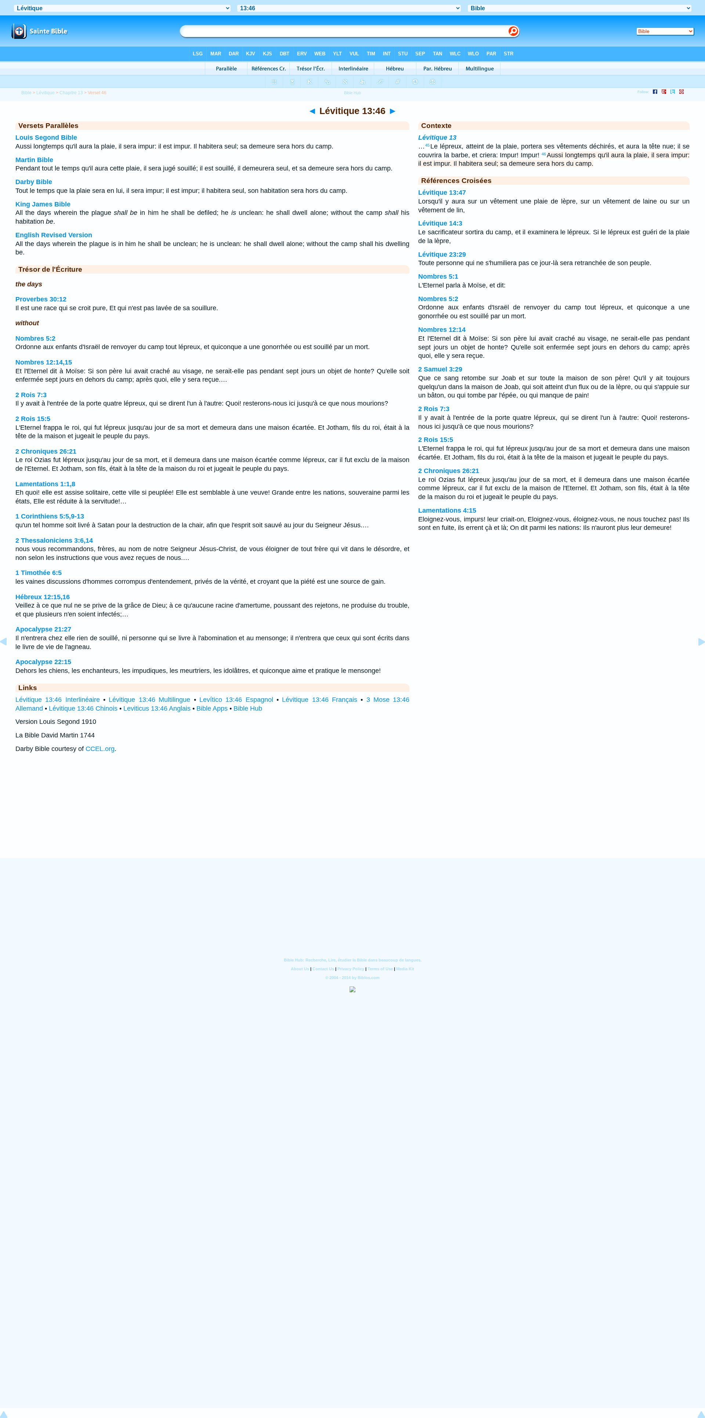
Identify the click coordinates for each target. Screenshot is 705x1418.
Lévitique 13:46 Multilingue (149, 699)
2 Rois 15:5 (32, 418)
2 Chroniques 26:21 (45, 451)
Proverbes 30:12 (40, 299)
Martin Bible (34, 160)
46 (544, 154)
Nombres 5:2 (35, 338)
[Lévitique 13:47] (696, 658)
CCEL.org (100, 748)
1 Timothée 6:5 (38, 572)
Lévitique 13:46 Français (319, 699)
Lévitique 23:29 (442, 254)
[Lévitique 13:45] (9, 658)
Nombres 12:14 (442, 329)
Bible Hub (248, 708)
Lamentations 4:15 (447, 510)
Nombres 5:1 (438, 276)
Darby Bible (33, 182)
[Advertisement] (352, 812)
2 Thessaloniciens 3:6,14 (54, 540)
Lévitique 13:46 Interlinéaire (57, 699)
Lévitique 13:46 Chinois (83, 708)
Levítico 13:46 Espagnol (236, 699)
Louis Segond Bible (46, 137)
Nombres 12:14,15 (43, 362)
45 (427, 145)
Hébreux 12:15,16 (42, 597)
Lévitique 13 (437, 137)
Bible (26, 92)
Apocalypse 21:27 (43, 629)
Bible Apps (212, 708)
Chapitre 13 (71, 92)
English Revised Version (53, 235)
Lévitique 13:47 (442, 192)
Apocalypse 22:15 (43, 662)
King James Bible (42, 204)
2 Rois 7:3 (31, 395)
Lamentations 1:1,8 (45, 484)
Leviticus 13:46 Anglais (157, 708)
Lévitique (45, 92)
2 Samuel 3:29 (440, 369)
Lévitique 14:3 (440, 223)
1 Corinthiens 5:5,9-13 (49, 516)
